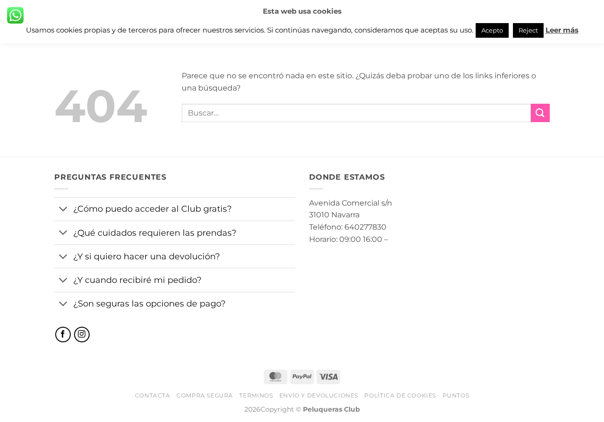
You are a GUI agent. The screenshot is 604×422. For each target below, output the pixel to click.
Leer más (562, 29)
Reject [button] (528, 30)
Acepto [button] (492, 30)
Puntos (456, 395)
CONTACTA (152, 395)
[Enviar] (540, 113)
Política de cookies (400, 395)
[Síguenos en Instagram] (82, 334)
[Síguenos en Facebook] (63, 334)
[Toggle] (63, 210)
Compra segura (204, 395)
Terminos (256, 395)
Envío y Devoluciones (318, 395)
